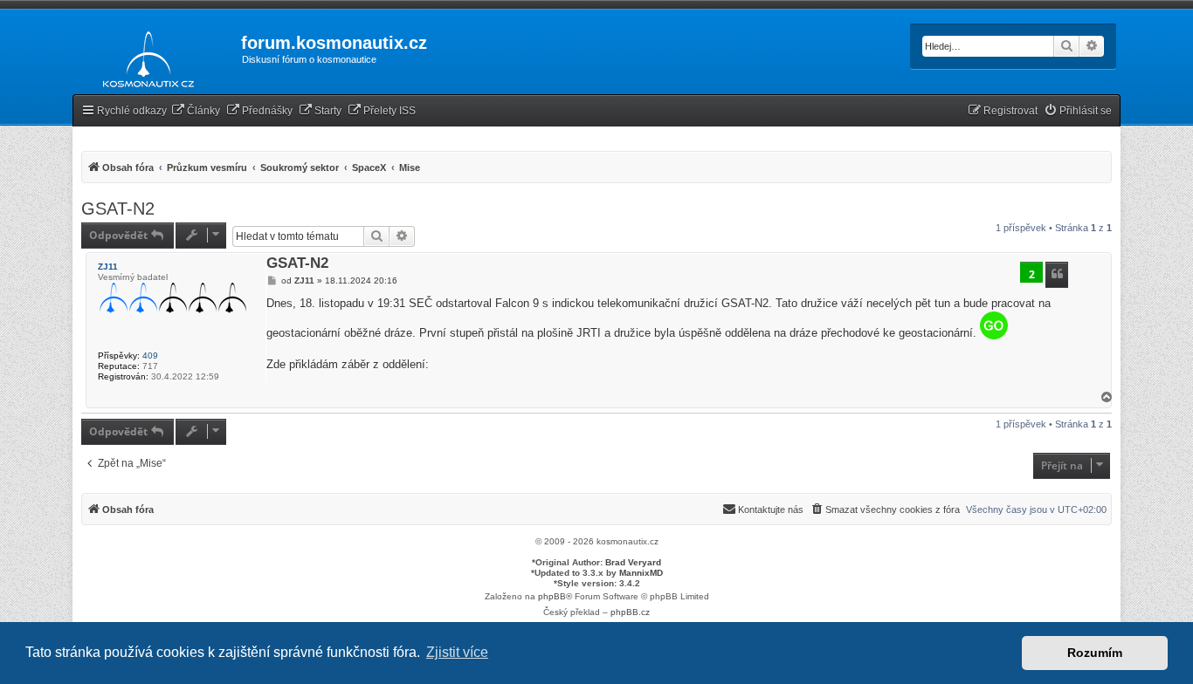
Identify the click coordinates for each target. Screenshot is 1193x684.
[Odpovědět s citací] (1056, 275)
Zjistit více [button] (457, 652)
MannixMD (641, 573)
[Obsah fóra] (143, 56)
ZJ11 (108, 266)
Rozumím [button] (1094, 653)
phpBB (552, 596)
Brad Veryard (633, 562)
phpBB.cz (630, 612)
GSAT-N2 (118, 208)
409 (150, 355)
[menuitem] (195, 111)
